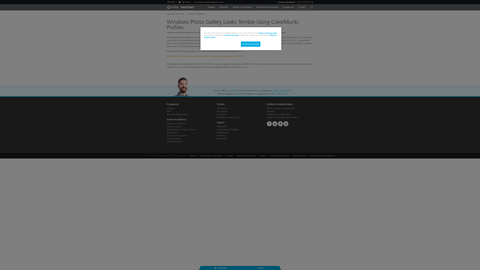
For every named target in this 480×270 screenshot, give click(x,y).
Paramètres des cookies (231, 35)
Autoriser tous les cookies (250, 44)
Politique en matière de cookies (267, 33)
